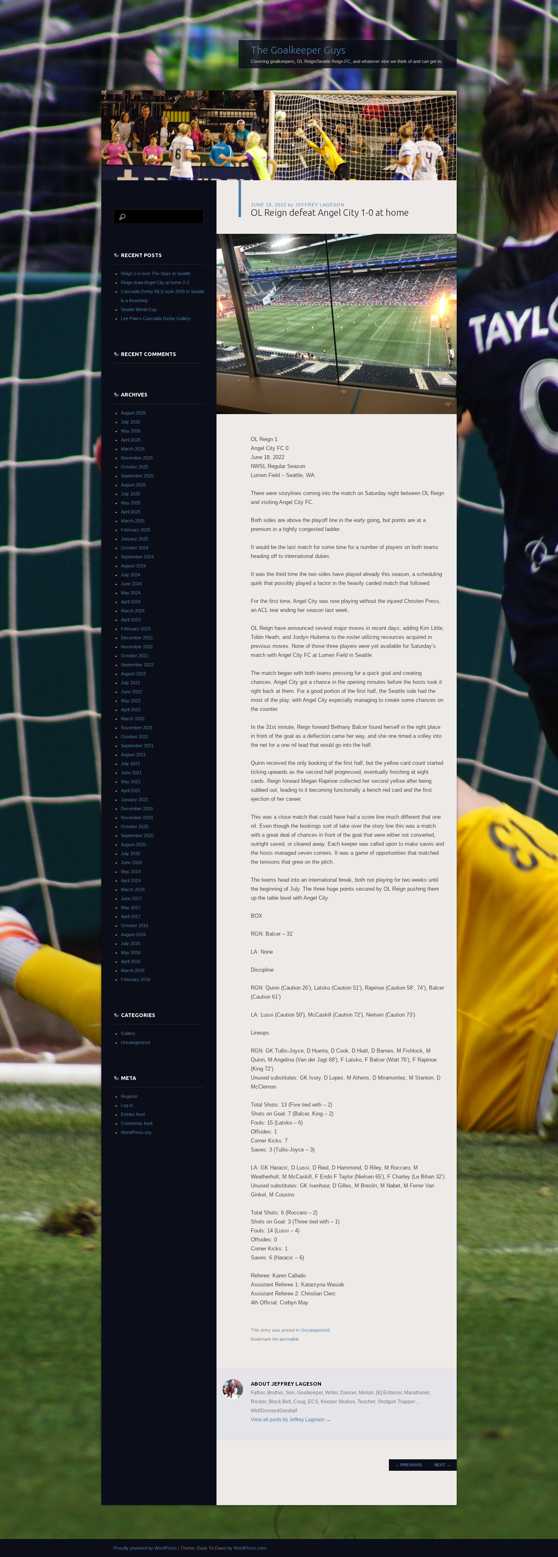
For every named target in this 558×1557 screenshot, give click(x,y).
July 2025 (130, 493)
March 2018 (133, 889)
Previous (408, 1465)
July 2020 (130, 853)
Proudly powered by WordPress (145, 1548)
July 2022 (130, 682)
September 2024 (137, 556)
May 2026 (131, 430)
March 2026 (133, 448)
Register (129, 1096)
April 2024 (131, 601)
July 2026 (130, 421)
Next (442, 1465)
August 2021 (133, 754)
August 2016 (133, 934)
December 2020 (137, 808)
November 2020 (137, 817)
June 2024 (131, 583)
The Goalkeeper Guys (298, 50)
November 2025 (137, 457)
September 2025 (137, 475)
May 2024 (131, 592)
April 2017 (131, 916)
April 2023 (131, 619)
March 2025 (133, 520)
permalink (289, 1339)
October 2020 (134, 826)
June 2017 (131, 898)
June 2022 (131, 691)
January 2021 (134, 799)
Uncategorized (315, 1330)
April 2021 (131, 790)
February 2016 (135, 979)
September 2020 (137, 835)
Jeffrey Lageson (319, 204)
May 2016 (131, 952)
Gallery (128, 1033)
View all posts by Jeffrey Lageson (291, 1420)
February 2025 (135, 529)
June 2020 (131, 862)
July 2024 (130, 574)
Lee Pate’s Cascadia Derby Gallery (156, 318)
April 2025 (131, 511)
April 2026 (131, 439)
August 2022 (133, 673)
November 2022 (137, 646)
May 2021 (131, 781)
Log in (127, 1105)
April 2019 (131, 880)
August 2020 (133, 844)
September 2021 (137, 745)
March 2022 (133, 718)
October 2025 (134, 466)
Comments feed (136, 1123)
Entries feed (133, 1114)
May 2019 (131, 871)
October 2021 (134, 736)
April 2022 (131, 709)
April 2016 (131, 961)
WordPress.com (250, 1548)
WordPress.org (136, 1132)
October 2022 (134, 655)
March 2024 (133, 610)
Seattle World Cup (138, 309)
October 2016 (134, 925)
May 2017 (131, 907)
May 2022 (131, 700)
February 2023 (135, 628)
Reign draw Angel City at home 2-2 (155, 282)
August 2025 (133, 484)
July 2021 (130, 763)
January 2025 (134, 538)
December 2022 (137, 637)
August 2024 (133, 565)
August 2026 (133, 412)
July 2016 (130, 943)
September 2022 (137, 664)
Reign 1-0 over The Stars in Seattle (155, 273)
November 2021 (137, 727)
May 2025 (131, 502)
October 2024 (134, 547)
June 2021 (131, 772)
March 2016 (133, 970)
